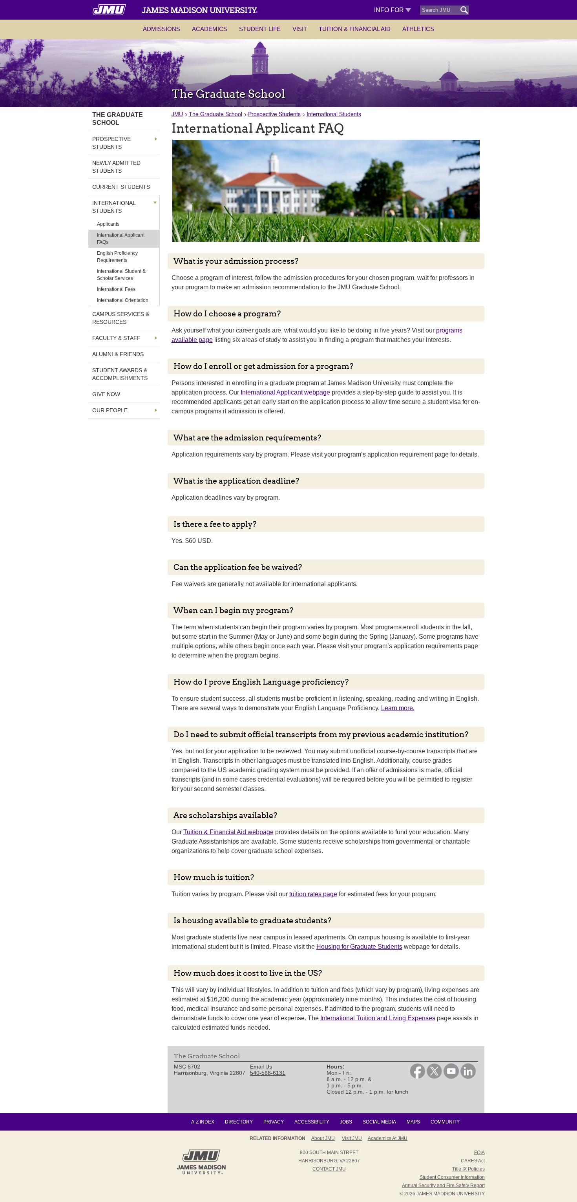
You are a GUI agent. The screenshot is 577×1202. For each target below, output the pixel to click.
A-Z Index (202, 1122)
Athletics (418, 29)
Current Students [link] (121, 187)
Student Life (260, 29)
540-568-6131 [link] (267, 1073)
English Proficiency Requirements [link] (117, 256)
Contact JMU (329, 1169)
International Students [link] (113, 207)
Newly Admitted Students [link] (116, 167)
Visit (299, 29)
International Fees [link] (116, 289)
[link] (417, 1077)
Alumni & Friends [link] (118, 354)
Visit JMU (352, 1138)
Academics (209, 29)
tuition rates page (313, 894)
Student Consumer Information (452, 1177)
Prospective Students (274, 114)
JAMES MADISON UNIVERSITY (450, 1194)
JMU (177, 114)
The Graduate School (215, 114)
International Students (334, 114)
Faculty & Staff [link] (116, 338)
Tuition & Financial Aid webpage (228, 832)
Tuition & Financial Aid (355, 29)
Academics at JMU (387, 1138)
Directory (239, 1122)
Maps (413, 1122)
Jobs (346, 1122)
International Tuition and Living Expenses (377, 1018)
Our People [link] (110, 410)
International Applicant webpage (285, 392)
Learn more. (397, 708)
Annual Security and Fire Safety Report (443, 1185)
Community (445, 1122)
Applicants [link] (108, 224)
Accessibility (311, 1122)
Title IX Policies (468, 1169)
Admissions (161, 29)
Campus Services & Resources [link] (120, 318)
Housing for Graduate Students (359, 946)
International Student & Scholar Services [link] (121, 275)
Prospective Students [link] (111, 143)
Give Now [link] (106, 394)
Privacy (273, 1122)
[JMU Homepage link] (201, 1173)
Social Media (379, 1122)
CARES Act (473, 1161)
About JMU (323, 1138)
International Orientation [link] (122, 300)
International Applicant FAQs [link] (120, 238)
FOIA (479, 1152)
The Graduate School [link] (117, 118)
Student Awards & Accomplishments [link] (120, 374)
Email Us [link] (261, 1066)
